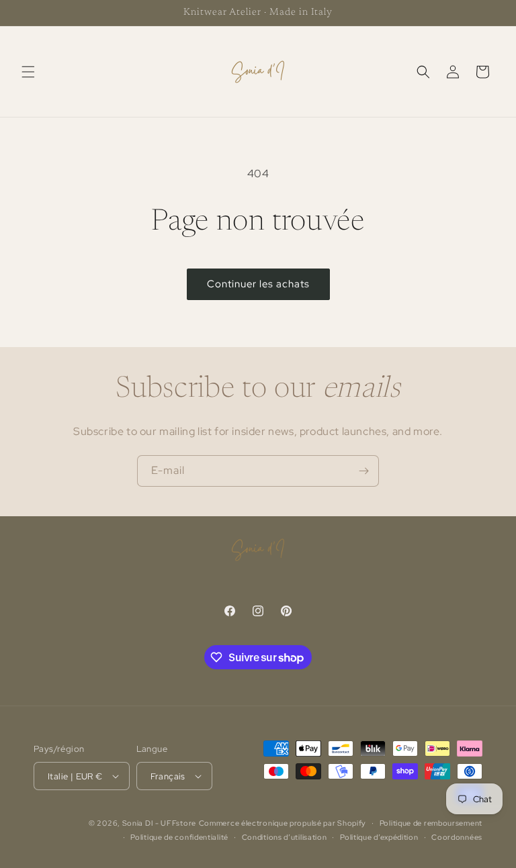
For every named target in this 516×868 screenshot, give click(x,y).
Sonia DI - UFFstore (159, 823)
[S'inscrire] (363, 471)
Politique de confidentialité (179, 837)
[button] (28, 72)
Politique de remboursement (431, 823)
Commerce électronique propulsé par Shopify (282, 823)
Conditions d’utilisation (284, 837)
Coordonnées (456, 837)
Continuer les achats (258, 284)
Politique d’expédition (379, 837)
